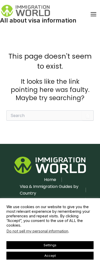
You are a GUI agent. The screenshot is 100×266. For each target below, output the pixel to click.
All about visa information (38, 20)
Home (50, 180)
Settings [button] (50, 245)
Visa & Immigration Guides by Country (49, 190)
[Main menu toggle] (93, 14)
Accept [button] (50, 255)
